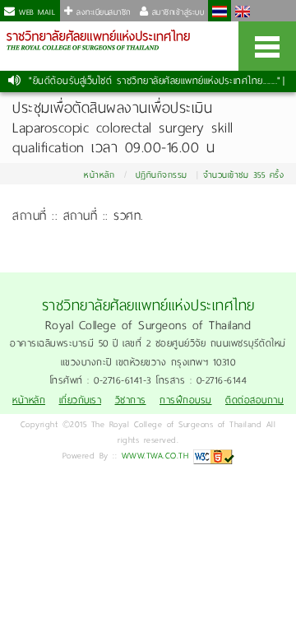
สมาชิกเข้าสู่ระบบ (176, 12)
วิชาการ (130, 400)
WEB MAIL (36, 12)
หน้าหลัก (99, 175)
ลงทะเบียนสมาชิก (102, 12)
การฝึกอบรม (186, 400)
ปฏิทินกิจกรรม (161, 175)
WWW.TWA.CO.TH (155, 455)
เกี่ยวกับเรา (80, 400)
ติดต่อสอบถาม (254, 400)
